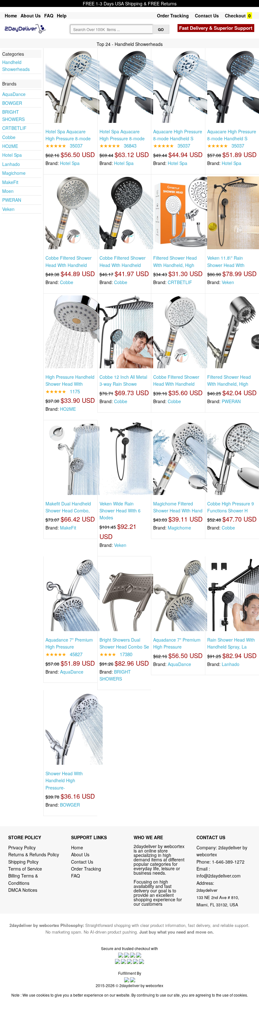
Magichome (14, 173)
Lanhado (11, 164)
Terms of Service (25, 868)
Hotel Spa (12, 155)
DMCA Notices (22, 890)
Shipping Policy (24, 862)
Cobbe (8, 137)
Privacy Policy (22, 847)
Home (11, 15)
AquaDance (14, 94)
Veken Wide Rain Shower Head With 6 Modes (120, 510)
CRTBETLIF (14, 128)
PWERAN (11, 200)
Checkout (235, 15)
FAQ (48, 15)
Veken (8, 209)
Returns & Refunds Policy (33, 854)
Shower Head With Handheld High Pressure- (64, 780)
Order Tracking (173, 15)
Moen (8, 191)
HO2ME (10, 146)
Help (62, 15)
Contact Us (207, 15)
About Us (31, 15)
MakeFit (10, 182)
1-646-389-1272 (228, 862)
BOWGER (12, 103)
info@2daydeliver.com (218, 875)
